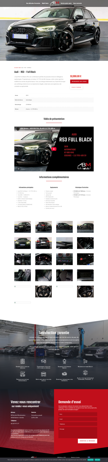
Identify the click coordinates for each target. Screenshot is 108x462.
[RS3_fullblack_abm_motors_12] (22, 302)
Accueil (16, 67)
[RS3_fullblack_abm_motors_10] (64, 264)
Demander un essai (79, 81)
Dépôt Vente (45, 3)
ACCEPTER (90, 459)
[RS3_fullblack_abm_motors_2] (22, 248)
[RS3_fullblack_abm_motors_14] (64, 286)
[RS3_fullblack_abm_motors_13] (85, 297)
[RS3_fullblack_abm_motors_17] (22, 286)
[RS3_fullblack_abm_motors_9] (22, 264)
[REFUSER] (106, 460)
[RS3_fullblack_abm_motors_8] (43, 280)
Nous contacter (77, 3)
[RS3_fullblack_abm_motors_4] (64, 232)
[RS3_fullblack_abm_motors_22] (64, 248)
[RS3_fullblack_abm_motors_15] (43, 297)
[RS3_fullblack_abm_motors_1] (85, 232)
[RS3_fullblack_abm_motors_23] (22, 280)
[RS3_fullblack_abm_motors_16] (43, 248)
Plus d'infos (76, 87)
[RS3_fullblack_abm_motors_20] (22, 232)
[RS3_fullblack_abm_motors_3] (85, 264)
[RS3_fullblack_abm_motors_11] (43, 264)
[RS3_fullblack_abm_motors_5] (43, 232)
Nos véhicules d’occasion (33, 3)
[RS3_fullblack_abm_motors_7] (64, 280)
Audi (19, 67)
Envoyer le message (87, 441)
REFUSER (97, 459)
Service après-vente (66, 3)
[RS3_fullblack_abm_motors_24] (85, 248)
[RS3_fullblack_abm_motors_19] (85, 280)
